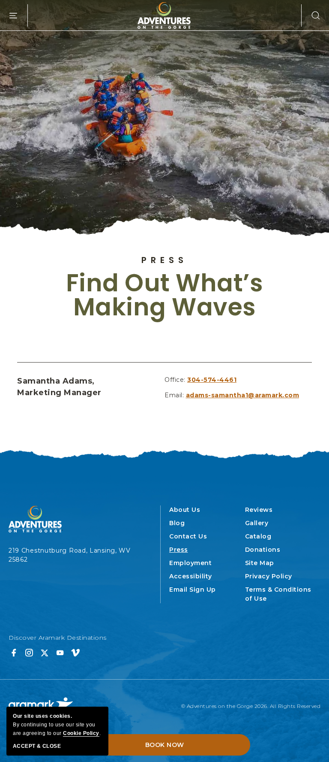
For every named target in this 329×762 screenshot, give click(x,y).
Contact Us (188, 536)
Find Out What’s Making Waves (164, 295)
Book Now (164, 745)
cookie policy (81, 733)
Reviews (259, 510)
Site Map (259, 563)
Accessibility (190, 576)
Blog (177, 523)
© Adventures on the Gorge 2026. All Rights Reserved (251, 706)
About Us (184, 510)
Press (164, 260)
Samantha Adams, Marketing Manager (59, 386)
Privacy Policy (268, 576)
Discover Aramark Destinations (58, 637)
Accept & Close (37, 746)
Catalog (258, 536)
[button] (311, 15)
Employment (190, 563)
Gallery (257, 523)
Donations (263, 549)
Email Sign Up (192, 589)
